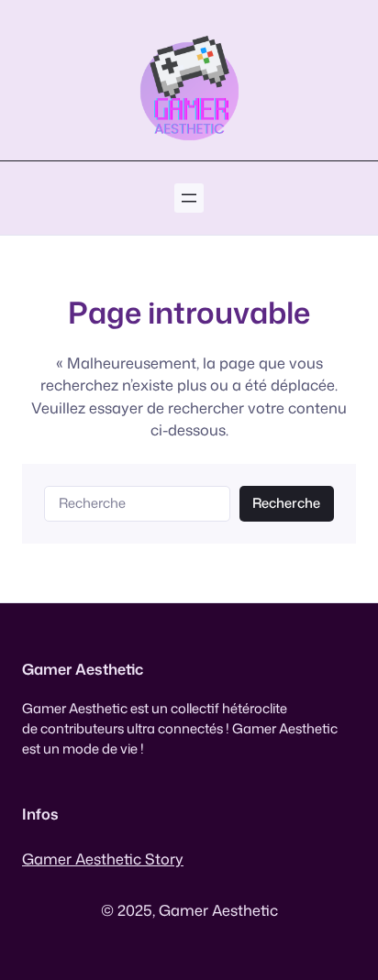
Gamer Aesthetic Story (102, 858)
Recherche (286, 502)
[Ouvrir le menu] (189, 198)
